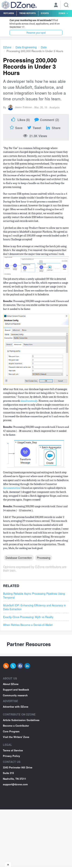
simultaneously (29, 401)
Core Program (11, 731)
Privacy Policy (11, 756)
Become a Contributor (16, 725)
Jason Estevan (23, 107)
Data (44, 47)
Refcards (8, 13)
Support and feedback (16, 689)
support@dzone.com (15, 784)
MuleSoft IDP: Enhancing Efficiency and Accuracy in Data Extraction (34, 607)
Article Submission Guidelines (21, 720)
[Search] (66, 5)
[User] (56, 5)
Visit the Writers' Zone (16, 737)
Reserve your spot (36, 32)
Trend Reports (27, 13)
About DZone (10, 684)
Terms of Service (13, 750)
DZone (7, 47)
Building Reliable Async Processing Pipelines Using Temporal (34, 595)
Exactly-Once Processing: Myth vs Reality (28, 617)
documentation (11, 488)
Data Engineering (26, 47)
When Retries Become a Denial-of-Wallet (28, 625)
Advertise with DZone (15, 706)
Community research (15, 695)
